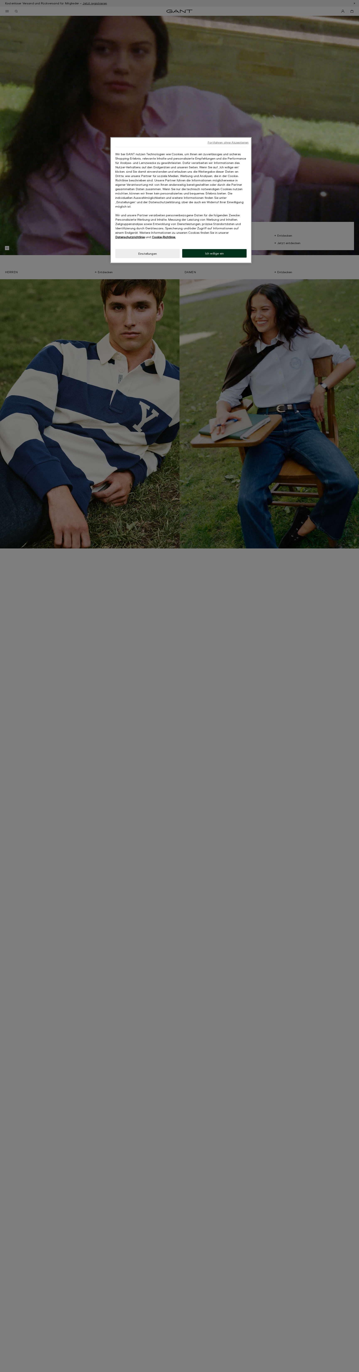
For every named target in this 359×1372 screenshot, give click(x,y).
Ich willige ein (214, 253)
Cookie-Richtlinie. (164, 237)
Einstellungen (147, 253)
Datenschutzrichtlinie (130, 237)
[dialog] (181, 200)
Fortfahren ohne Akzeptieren (228, 142)
